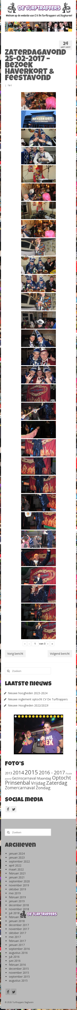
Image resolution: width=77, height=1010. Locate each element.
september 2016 (19, 949)
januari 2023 (17, 857)
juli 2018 (14, 913)
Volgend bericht (60, 653)
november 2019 (19, 885)
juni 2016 (15, 961)
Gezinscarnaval (24, 778)
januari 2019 (17, 901)
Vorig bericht (15, 653)
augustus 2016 (18, 953)
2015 (31, 772)
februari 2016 (17, 965)
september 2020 (19, 881)
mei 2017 (15, 937)
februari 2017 (17, 941)
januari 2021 (17, 877)
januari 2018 (17, 921)
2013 (8, 773)
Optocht (61, 777)
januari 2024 (17, 853)
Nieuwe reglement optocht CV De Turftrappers (38, 699)
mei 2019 (15, 893)
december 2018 (19, 905)
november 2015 (19, 972)
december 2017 (19, 925)
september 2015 (19, 976)
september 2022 (19, 861)
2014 (18, 772)
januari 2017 (17, 945)
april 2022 (15, 865)
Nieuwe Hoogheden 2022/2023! (28, 705)
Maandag (44, 778)
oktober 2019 (17, 889)
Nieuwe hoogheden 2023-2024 (27, 693)
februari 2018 (17, 917)
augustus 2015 (18, 980)
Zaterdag (56, 782)
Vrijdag (38, 783)
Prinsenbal (17, 782)
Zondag (43, 787)
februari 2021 (17, 873)
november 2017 (19, 929)
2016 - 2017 (52, 772)
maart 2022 (16, 869)
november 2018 (19, 909)
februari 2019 (17, 897)
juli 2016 (14, 957)
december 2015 (19, 968)
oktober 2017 (17, 933)
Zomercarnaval (20, 787)
